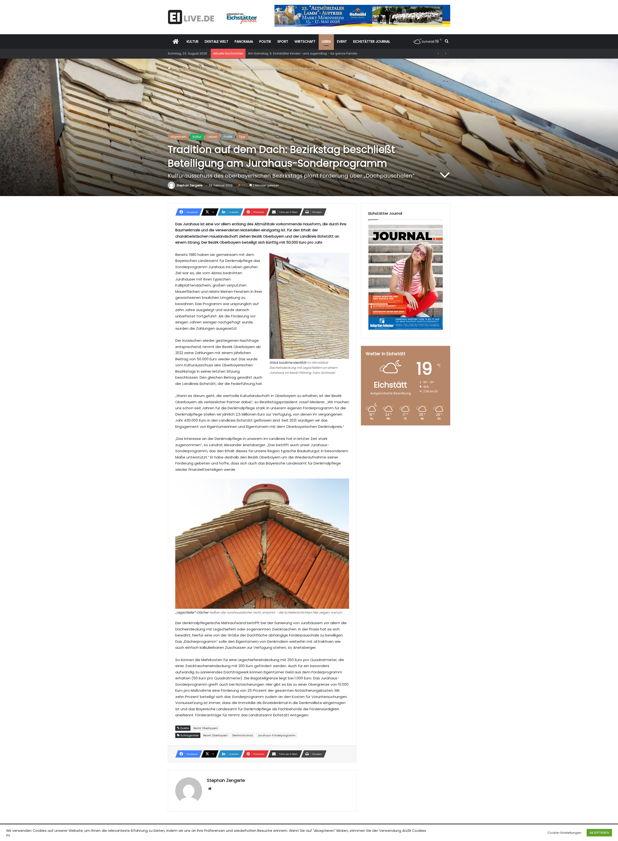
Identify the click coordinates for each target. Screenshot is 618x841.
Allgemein (178, 136)
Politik (228, 136)
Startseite (178, 68)
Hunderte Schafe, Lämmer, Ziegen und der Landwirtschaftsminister (300, 53)
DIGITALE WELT (216, 41)
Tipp (242, 136)
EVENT (342, 41)
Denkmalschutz (242, 735)
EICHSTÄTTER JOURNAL (371, 41)
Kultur (197, 136)
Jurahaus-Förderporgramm (276, 735)
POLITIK (265, 41)
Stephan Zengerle (189, 185)
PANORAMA (244, 41)
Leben (194, 68)
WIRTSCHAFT (305, 41)
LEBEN (326, 41)
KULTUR (192, 41)
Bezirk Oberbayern (215, 735)
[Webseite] (210, 789)
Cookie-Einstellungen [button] (564, 832)
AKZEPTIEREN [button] (599, 832)
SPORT (282, 41)
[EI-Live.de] (212, 17)
